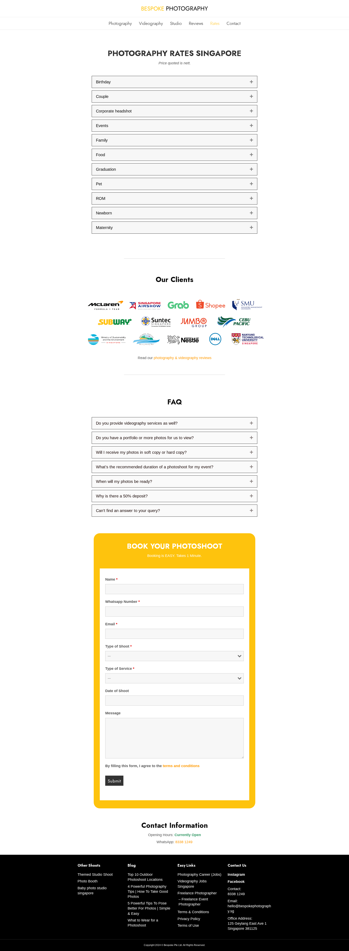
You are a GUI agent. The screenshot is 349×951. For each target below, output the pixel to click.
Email (111, 624)
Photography (120, 23)
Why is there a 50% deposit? (122, 496)
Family (102, 140)
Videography (151, 23)
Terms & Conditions (193, 912)
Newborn (104, 213)
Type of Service (119, 669)
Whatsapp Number (122, 602)
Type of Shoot (118, 646)
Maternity (104, 227)
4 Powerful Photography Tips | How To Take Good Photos (148, 891)
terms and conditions (181, 766)
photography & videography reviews (182, 358)
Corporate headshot (114, 111)
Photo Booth (88, 881)
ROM (100, 198)
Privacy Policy (189, 919)
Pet (99, 184)
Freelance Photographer (197, 893)
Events (102, 125)
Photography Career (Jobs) (199, 875)
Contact (234, 23)
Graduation (106, 169)
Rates (215, 23)
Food (100, 155)
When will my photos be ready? (124, 481)
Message (113, 713)
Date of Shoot (117, 691)
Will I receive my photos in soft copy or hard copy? (141, 452)
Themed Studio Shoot (95, 875)
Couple (102, 96)
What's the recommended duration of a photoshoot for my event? (154, 467)
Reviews (196, 23)
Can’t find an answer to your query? (128, 510)
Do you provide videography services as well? (137, 423)
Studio (176, 23)
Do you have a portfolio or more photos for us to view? (145, 438)
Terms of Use (188, 925)
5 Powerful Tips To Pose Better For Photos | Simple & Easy (149, 908)
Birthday (103, 82)
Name (111, 579)
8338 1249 (183, 842)
